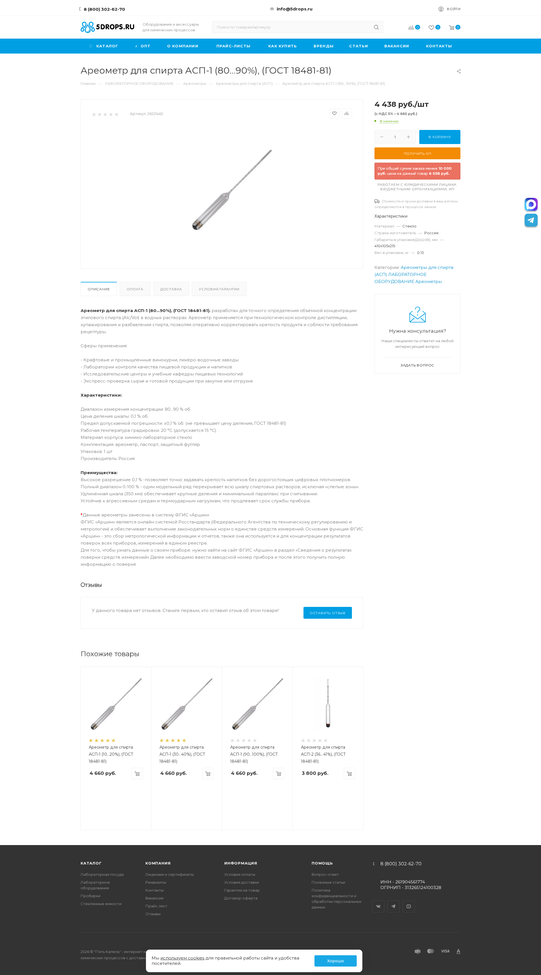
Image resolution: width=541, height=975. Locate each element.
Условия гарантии (219, 289)
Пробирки (90, 896)
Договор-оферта (241, 898)
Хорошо (335, 960)
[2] (99, 114)
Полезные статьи (328, 882)
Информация (240, 863)
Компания (157, 863)
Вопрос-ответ (325, 874)
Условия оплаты (239, 874)
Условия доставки (241, 882)
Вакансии (154, 898)
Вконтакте (378, 901)
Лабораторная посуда (102, 874)
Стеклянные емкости (101, 903)
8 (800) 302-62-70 (104, 9)
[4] (110, 114)
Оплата (135, 289)
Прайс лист (156, 906)
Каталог (91, 863)
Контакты (154, 890)
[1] (93, 114)
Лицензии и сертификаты (169, 874)
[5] (116, 114)
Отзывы (153, 914)
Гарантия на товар (242, 890)
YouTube (409, 901)
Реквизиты (155, 882)
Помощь (322, 863)
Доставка (171, 289)
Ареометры (428, 281)
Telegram (394, 901)
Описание (99, 289)
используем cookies (182, 958)
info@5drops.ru (294, 9)
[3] (105, 114)
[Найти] (376, 27)
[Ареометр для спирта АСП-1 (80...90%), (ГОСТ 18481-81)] (231, 189)
